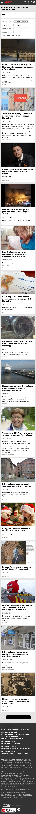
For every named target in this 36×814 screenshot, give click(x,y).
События (5, 84)
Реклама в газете (16, 738)
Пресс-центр (25, 729)
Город (4, 357)
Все (3, 14)
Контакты (5, 738)
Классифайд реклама (9, 749)
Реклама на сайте (8, 741)
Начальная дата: (6, 28)
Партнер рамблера (16, 805)
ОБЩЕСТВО (6, 180)
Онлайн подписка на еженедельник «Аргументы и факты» (15, 735)
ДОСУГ (4, 623)
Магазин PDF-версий (9, 732)
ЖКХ (3, 267)
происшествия (8, 455)
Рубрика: (4, 25)
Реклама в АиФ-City (8, 746)
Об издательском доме (10, 729)
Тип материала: (6, 21)
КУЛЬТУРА (5, 537)
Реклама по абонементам (11, 744)
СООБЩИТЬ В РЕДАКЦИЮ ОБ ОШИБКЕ (14, 754)
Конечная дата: (6, 32)
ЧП (3, 223)
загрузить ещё (18, 717)
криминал (6, 140)
